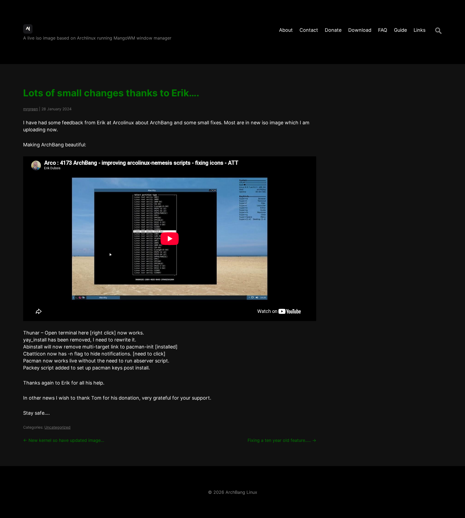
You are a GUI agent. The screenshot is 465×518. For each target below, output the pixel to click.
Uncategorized (57, 427)
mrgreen (30, 109)
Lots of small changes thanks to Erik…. (111, 92)
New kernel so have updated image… (63, 440)
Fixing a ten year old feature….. (282, 440)
